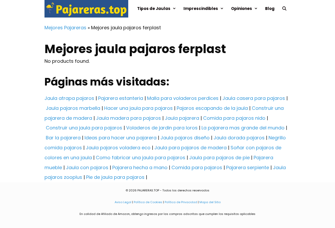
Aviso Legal (123, 202)
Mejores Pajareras (65, 27)
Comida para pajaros (196, 167)
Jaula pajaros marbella (73, 108)
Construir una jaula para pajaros (84, 127)
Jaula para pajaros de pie (219, 157)
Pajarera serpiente (247, 167)
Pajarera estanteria (120, 98)
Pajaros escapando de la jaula (212, 108)
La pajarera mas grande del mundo (243, 127)
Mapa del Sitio (210, 202)
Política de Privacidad (181, 202)
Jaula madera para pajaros (128, 118)
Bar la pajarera (63, 137)
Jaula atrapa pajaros (69, 98)
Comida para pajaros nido (234, 118)
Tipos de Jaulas (153, 8)
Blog (270, 8)
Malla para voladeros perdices (183, 98)
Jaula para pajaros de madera (190, 147)
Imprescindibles (200, 8)
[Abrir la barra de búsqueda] (284, 8)
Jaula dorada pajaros (239, 137)
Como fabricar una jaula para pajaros (140, 157)
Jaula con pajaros (87, 167)
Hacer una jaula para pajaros (138, 108)
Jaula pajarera (182, 118)
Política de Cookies (148, 202)
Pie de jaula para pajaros (115, 177)
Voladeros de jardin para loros (162, 127)
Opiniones (241, 8)
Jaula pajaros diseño (185, 137)
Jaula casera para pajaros (253, 98)
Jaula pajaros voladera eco (118, 147)
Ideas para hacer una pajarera (121, 137)
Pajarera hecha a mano (140, 167)
